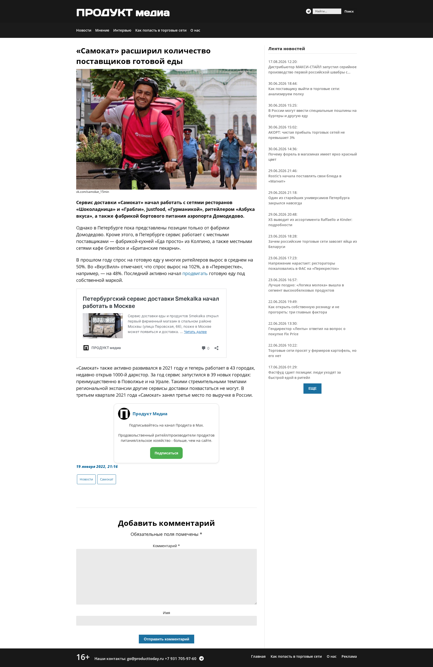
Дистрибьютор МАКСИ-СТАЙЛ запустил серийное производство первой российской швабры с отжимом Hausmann (312, 69)
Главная (258, 656)
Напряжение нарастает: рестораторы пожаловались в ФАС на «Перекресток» (303, 266)
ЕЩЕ (312, 388)
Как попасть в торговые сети (160, 30)
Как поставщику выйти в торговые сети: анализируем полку (304, 91)
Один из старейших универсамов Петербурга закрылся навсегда (309, 200)
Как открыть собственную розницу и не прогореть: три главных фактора (303, 309)
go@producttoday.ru (145, 658)
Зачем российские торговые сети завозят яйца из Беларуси (312, 244)
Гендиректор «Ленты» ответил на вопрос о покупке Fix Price (307, 331)
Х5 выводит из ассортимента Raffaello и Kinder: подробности (310, 222)
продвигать (195, 273)
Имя (166, 612)
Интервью (122, 30)
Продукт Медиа (150, 413)
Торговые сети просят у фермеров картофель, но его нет (312, 353)
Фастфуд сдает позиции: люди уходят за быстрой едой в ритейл (304, 375)
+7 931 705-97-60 (180, 658)
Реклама (349, 656)
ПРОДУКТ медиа (123, 12)
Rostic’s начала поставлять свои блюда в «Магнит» (304, 179)
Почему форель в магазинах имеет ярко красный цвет (312, 157)
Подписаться (166, 453)
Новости (83, 30)
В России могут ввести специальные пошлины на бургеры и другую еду (312, 113)
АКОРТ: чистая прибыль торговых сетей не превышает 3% (306, 135)
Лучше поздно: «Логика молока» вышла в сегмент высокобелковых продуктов (306, 288)
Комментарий (166, 545)
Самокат (106, 479)
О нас (195, 30)
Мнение (102, 30)
